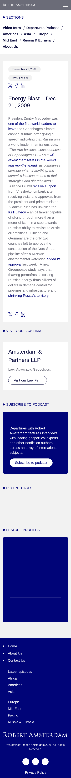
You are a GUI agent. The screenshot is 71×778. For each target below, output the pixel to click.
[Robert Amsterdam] (19, 4)
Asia (27, 34)
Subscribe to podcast (31, 463)
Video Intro (12, 28)
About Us (10, 46)
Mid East (10, 40)
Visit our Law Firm (27, 380)
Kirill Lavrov (17, 212)
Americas (10, 34)
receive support (44, 186)
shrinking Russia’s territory (28, 295)
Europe (42, 34)
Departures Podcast (42, 28)
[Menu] (65, 5)
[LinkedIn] (45, 761)
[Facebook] (35, 761)
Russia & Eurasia (37, 40)
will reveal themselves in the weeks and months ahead (32, 160)
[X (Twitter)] (25, 761)
